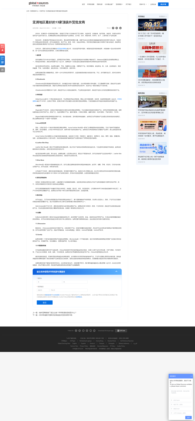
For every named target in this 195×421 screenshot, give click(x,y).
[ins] (83, 330)
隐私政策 (48, 295)
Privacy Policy (84, 346)
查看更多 (162, 16)
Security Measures (102, 346)
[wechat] (94, 330)
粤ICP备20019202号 (91, 349)
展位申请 (163, 4)
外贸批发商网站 (62, 49)
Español (83, 343)
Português (111, 343)
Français (101, 343)
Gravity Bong (99, 341)
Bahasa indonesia (124, 343)
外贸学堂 (42, 11)
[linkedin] (120, 28)
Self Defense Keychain (127, 341)
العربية (135, 343)
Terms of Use (74, 346)
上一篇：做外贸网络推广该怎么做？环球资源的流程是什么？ (54, 312)
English (75, 343)
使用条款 (79, 297)
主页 (27, 11)
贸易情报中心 (34, 11)
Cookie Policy (121, 346)
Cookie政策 (56, 295)
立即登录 (153, 4)
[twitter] (116, 28)
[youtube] (90, 330)
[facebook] (113, 28)
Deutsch (92, 343)
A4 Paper (72, 341)
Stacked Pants (112, 341)
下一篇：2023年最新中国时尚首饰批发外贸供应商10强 (52, 315)
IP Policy (112, 346)
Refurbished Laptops (86, 341)
